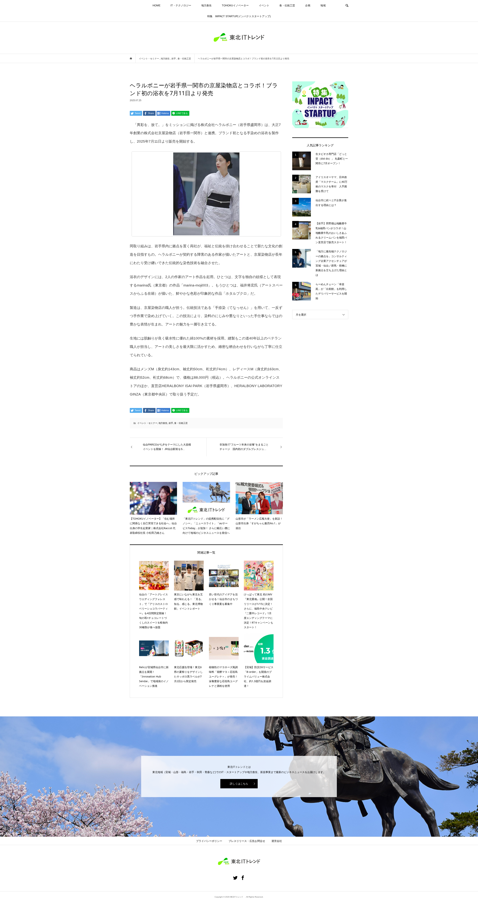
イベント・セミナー (147, 423)
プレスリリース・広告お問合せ (247, 840)
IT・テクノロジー (180, 5)
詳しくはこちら (239, 783)
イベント (264, 5)
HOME (156, 5)
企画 (307, 5)
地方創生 (206, 5)
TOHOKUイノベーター (235, 5)
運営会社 (276, 840)
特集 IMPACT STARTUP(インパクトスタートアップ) (239, 16)
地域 (323, 5)
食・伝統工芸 (287, 5)
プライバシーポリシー (209, 840)
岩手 (171, 423)
